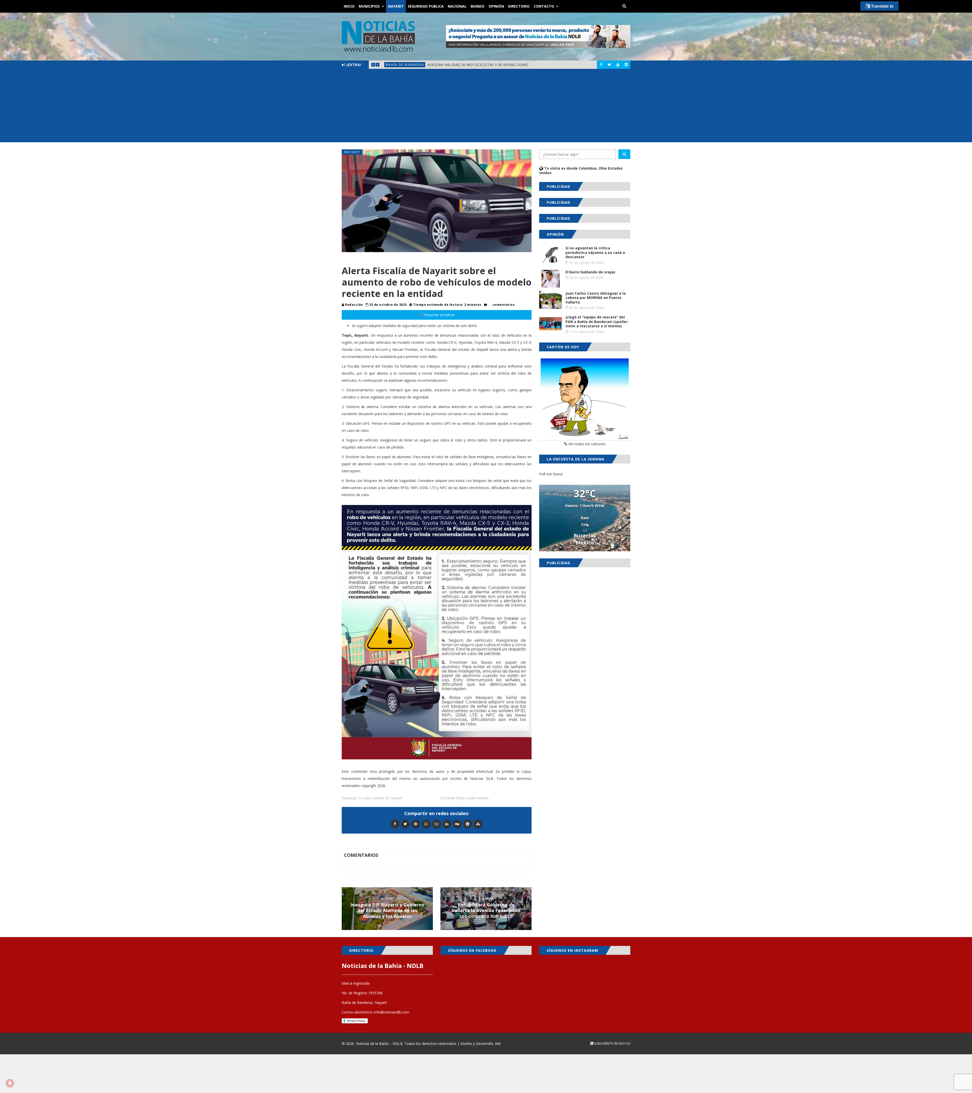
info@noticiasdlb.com (391, 1012)
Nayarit (396, 6)
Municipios (369, 6)
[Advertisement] (486, 106)
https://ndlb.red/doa (472, 798)
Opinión (496, 6)
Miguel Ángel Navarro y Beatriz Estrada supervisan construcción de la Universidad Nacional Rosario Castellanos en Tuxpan (529, 64)
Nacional (457, 6)
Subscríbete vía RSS (608, 1043)
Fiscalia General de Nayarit (380, 798)
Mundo (477, 6)
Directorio (519, 6)
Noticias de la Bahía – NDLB (379, 1043)
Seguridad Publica (426, 6)
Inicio (349, 6)
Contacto (544, 6)
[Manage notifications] (10, 1083)
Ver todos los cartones (586, 443)
